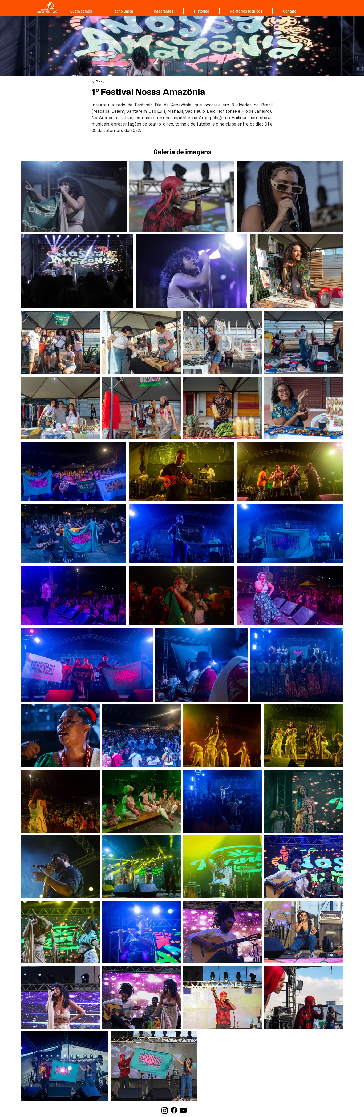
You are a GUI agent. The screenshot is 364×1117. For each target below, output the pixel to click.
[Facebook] (174, 1110)
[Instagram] (164, 1110)
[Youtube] (183, 1110)
